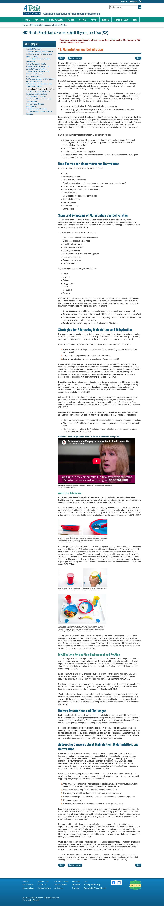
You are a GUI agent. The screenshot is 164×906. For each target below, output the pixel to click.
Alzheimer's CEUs (121, 19)
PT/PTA (94, 19)
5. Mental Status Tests (36, 64)
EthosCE (36, 900)
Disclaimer (76, 885)
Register (134, 1)
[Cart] (140, 2)
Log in (124, 1)
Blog (135, 19)
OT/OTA (82, 19)
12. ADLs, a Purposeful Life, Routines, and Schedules (38, 92)
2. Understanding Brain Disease (39, 51)
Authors (26, 881)
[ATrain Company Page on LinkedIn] (119, 884)
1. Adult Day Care (34, 49)
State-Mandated (56, 19)
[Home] (62, 10)
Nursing (71, 19)
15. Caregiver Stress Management (35, 105)
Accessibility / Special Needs (95, 888)
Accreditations (28, 888)
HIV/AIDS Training (61, 881)
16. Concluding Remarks (36, 109)
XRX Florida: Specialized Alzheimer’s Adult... (48, 25)
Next (138, 58)
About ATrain (43, 881)
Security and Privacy (92, 885)
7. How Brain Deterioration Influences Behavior (37, 72)
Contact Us (42, 885)
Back (61, 58)
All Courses (39, 19)
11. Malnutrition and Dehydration (40, 89)
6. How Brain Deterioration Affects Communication (37, 67)
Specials (105, 19)
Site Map (75, 888)
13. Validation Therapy (36, 96)
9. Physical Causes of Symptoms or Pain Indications (40, 80)
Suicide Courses (60, 885)
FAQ (85, 881)
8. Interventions (33, 76)
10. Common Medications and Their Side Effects (39, 85)
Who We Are (28, 885)
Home (27, 19)
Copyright (76, 881)
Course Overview (75, 58)
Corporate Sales (44, 888)
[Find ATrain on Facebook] (113, 884)
